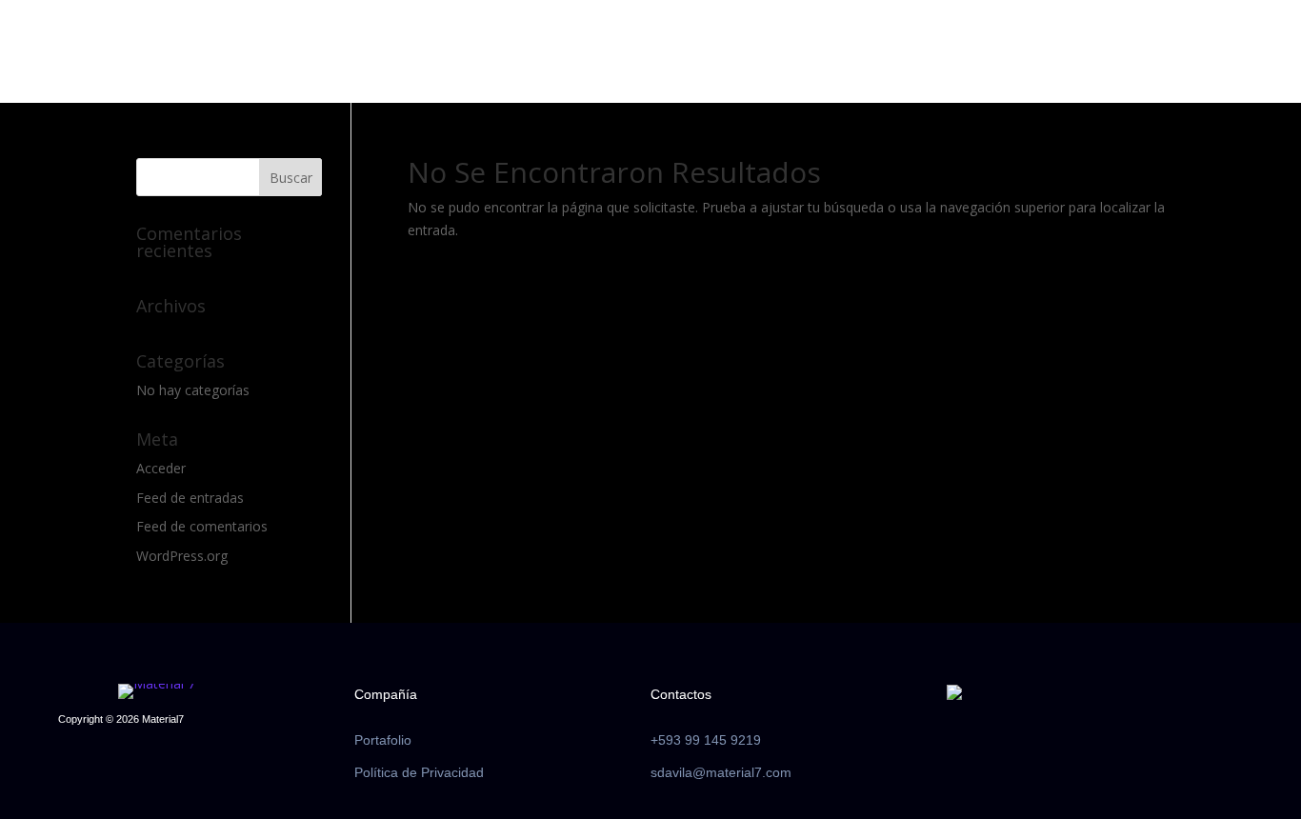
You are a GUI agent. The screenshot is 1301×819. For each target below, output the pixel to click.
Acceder (161, 468)
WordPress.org (182, 556)
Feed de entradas (190, 498)
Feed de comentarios (202, 526)
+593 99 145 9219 (705, 740)
